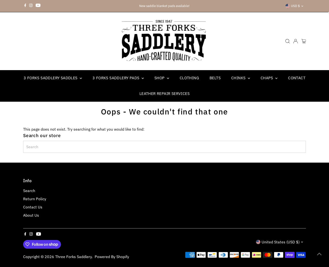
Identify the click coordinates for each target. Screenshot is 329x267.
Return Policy (34, 198)
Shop (160, 77)
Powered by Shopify (112, 256)
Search (29, 190)
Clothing (189, 77)
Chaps (267, 77)
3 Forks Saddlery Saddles (51, 77)
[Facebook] (25, 6)
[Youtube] (38, 6)
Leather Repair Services (164, 93)
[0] (304, 41)
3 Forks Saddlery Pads (116, 77)
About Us (31, 215)
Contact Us (32, 207)
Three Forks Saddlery (73, 256)
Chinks (239, 77)
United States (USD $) (281, 242)
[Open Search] (287, 41)
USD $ (295, 6)
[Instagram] (31, 6)
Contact (296, 77)
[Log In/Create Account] (295, 41)
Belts (215, 77)
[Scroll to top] (319, 254)
